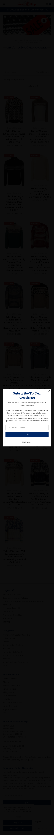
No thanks (26, 442)
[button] (49, 391)
